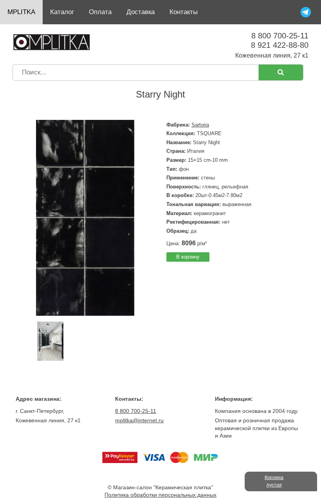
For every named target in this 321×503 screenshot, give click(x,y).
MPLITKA (21, 12)
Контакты (184, 12)
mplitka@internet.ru (139, 420)
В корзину (188, 257)
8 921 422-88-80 (279, 45)
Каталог (62, 12)
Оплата (100, 12)
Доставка (140, 12)
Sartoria (200, 125)
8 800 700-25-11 (279, 35)
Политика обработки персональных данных (160, 495)
